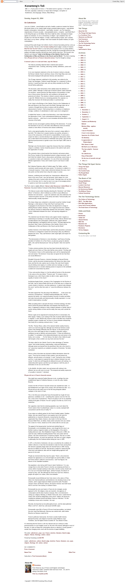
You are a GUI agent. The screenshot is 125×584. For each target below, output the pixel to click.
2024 (82, 60)
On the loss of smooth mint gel (91, 158)
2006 (82, 102)
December (85, 109)
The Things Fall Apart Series (87, 33)
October (84, 114)
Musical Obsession (84, 187)
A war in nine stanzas (88, 133)
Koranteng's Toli (34, 5)
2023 (82, 62)
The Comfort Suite (84, 171)
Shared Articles (83, 219)
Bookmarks (82, 215)
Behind (84, 124)
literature (59, 533)
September (85, 117)
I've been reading (48, 47)
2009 (82, 95)
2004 (82, 107)
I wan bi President (87, 130)
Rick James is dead (87, 144)
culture (43, 534)
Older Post (72, 552)
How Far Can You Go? (31, 48)
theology (37, 534)
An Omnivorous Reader (86, 189)
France (48, 533)
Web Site (81, 221)
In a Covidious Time (85, 35)
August (84, 119)
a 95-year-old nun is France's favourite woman (41, 58)
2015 (82, 81)
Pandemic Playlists (84, 226)
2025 (82, 58)
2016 (82, 79)
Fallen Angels (83, 175)
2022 (82, 65)
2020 (82, 69)
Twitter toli (82, 217)
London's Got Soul (84, 185)
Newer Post (27, 552)
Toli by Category (83, 230)
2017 (82, 76)
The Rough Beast (84, 173)
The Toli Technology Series (87, 43)
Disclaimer (82, 228)
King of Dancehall (87, 156)
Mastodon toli (83, 224)
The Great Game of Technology (88, 207)
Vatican (32, 534)
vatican (45, 543)
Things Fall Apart (84, 166)
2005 (82, 105)
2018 (82, 74)
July (83, 160)
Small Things (83, 183)
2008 (82, 98)
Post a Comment (29, 549)
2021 (82, 67)
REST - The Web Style (85, 201)
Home (50, 552)
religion (26, 534)
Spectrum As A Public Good (90, 135)
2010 (82, 93)
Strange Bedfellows (84, 181)
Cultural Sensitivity (84, 193)
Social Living (83, 169)
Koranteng (37, 565)
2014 (82, 84)
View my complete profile (40, 573)
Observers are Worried (85, 37)
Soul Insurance (83, 39)
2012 (82, 88)
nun (43, 533)
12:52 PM (41, 538)
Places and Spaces (84, 45)
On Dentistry (85, 137)
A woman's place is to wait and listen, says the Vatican (40, 61)
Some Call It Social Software (87, 205)
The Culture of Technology (87, 199)
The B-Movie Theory (85, 191)
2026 (82, 55)
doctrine (52, 533)
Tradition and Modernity (89, 121)
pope (40, 533)
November (85, 112)
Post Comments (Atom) (39, 556)
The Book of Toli (83, 41)
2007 (82, 100)
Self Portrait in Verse (85, 49)
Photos (81, 213)
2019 (82, 72)
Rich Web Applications (85, 203)
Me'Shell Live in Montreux (89, 147)
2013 (82, 86)
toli (37, 543)
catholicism (34, 533)
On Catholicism (30, 23)
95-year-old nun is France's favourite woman (37, 375)
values (48, 534)
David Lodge (66, 533)
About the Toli (83, 31)
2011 (82, 91)
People (81, 47)
